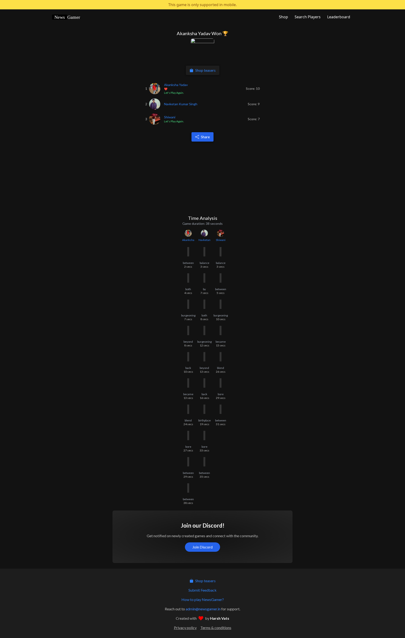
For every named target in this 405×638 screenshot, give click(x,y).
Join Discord (202, 547)
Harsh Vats (219, 618)
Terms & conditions (215, 627)
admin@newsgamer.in (203, 609)
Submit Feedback (202, 590)
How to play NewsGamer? (202, 599)
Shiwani (220, 240)
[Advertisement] (203, 178)
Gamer (67, 17)
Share (205, 137)
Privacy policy (185, 627)
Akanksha (188, 240)
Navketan (204, 240)
